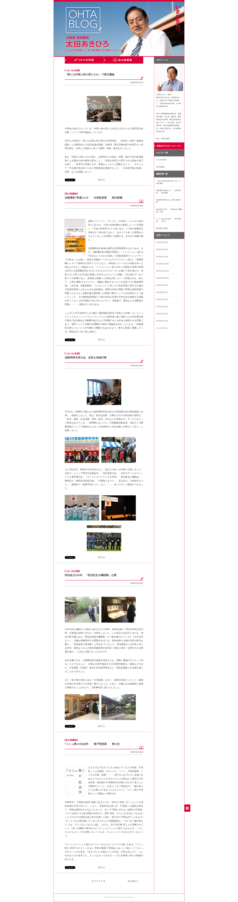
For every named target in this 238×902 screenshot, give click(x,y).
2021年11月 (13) (162, 271)
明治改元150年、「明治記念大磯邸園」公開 (90, 575)
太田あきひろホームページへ (169, 145)
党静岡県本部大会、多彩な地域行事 (86, 357)
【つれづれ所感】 (72, 70)
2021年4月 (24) (162, 321)
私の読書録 (123, 60)
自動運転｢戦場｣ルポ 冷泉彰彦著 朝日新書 (93, 197)
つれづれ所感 (84, 60)
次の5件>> (133, 881)
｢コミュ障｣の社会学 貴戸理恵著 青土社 (92, 744)
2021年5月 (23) (162, 314)
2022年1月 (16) (162, 257)
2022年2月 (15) (162, 249)
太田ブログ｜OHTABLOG (84, 20)
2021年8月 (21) (162, 292)
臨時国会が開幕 (162, 228)
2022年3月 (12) (162, 242)
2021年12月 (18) (162, 264)
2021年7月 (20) (162, 299)
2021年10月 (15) (162, 278)
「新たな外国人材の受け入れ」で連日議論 (89, 74)
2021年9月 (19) (162, 285)
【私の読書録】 (71, 193)
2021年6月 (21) (162, 307)
